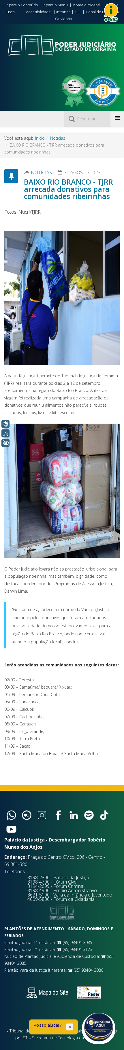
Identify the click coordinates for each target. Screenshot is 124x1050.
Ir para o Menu (55, 4)
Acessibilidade (38, 11)
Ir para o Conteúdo (22, 4)
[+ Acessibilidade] (5, 443)
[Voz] (5, 433)
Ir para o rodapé (86, 4)
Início (40, 138)
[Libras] (5, 424)
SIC (78, 11)
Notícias (57, 138)
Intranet (63, 11)
